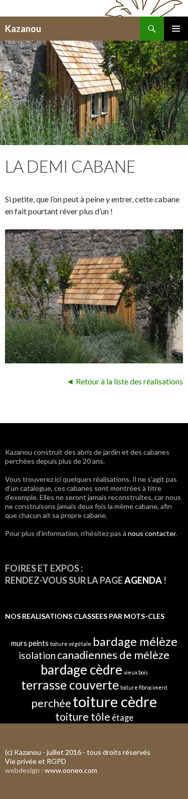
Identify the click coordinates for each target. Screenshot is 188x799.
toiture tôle (82, 716)
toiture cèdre (115, 701)
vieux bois (136, 672)
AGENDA (143, 580)
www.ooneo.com (71, 770)
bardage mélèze (135, 641)
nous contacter (151, 533)
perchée (51, 703)
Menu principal (176, 29)
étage (122, 717)
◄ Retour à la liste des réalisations (124, 381)
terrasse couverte (70, 684)
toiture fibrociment (143, 687)
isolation (37, 655)
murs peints (30, 642)
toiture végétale (70, 643)
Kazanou (23, 28)
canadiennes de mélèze (113, 654)
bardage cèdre (81, 669)
